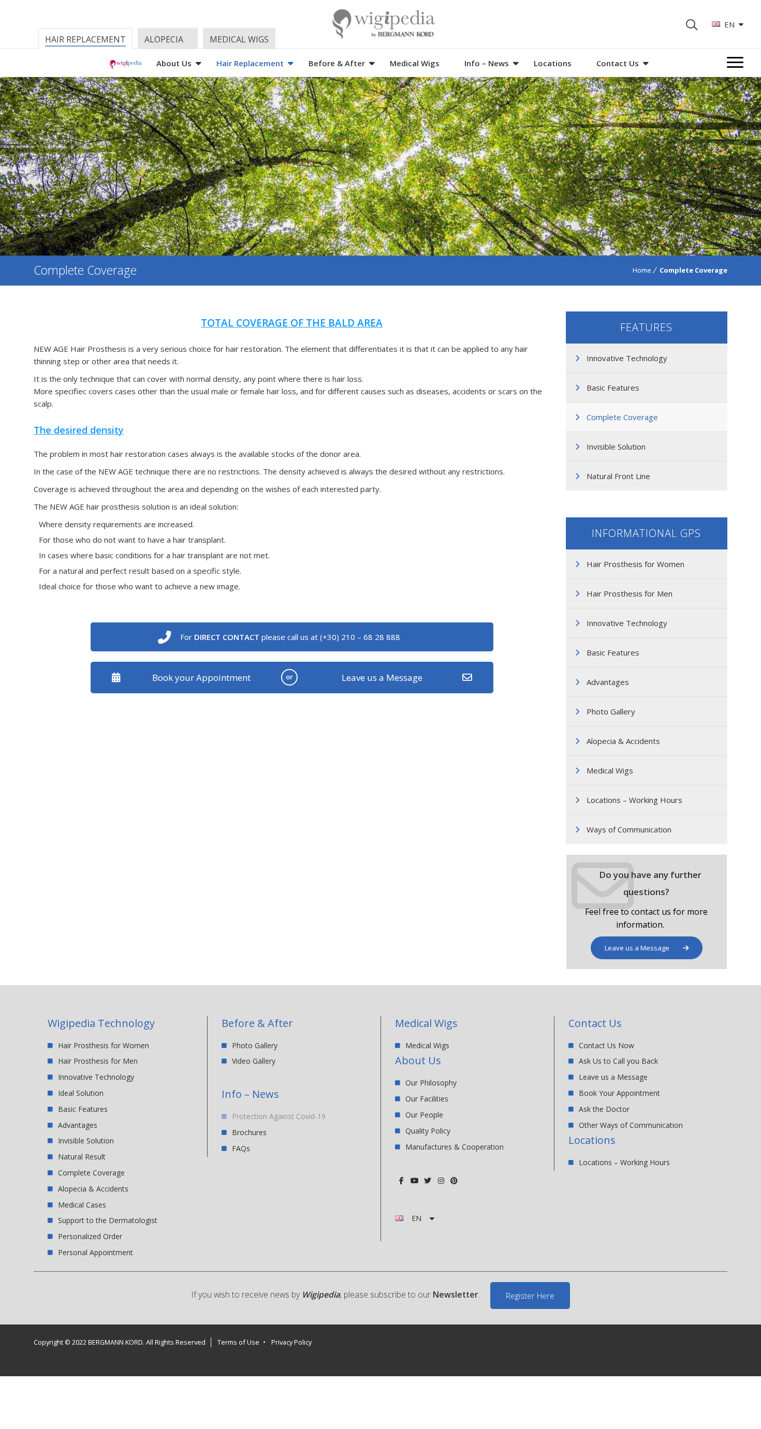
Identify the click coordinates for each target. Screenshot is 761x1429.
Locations (553, 63)
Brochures (249, 1132)
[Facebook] (401, 1180)
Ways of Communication (629, 829)
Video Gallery (253, 1061)
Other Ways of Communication (631, 1125)
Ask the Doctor (604, 1109)
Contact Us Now (606, 1045)
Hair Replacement (250, 63)
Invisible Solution (616, 446)
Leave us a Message (382, 677)
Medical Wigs (415, 63)
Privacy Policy (291, 1342)
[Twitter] (428, 1180)
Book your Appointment (201, 677)
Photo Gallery (611, 711)
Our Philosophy (431, 1083)
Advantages (608, 682)
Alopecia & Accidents (623, 741)
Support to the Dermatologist (107, 1220)
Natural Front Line (618, 476)
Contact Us (617, 63)
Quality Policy (427, 1131)
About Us (174, 63)
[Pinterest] (454, 1180)
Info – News (486, 63)
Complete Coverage (622, 417)
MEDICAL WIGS (239, 39)
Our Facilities (426, 1099)
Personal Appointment (95, 1252)
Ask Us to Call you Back (618, 1061)
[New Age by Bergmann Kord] (126, 66)
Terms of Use (238, 1342)
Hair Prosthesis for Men (629, 593)
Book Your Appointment (619, 1093)
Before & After (337, 63)
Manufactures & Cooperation (454, 1147)
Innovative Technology (627, 358)
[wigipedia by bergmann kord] (383, 35)
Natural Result (82, 1157)
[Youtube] (414, 1180)
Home (642, 270)
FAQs (241, 1148)
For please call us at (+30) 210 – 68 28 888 (290, 637)
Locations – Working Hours (634, 800)
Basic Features (613, 387)
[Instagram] (441, 1180)
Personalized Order (90, 1236)
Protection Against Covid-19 (279, 1116)
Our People (424, 1115)
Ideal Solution (81, 1093)
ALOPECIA (163, 39)
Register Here (530, 1295)
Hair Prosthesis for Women (635, 564)
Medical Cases (82, 1205)
